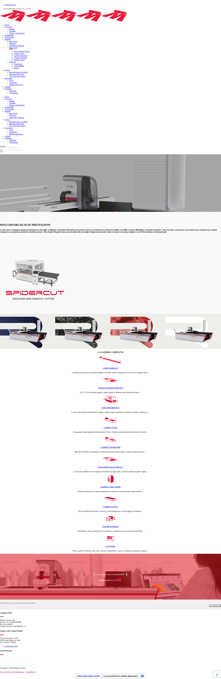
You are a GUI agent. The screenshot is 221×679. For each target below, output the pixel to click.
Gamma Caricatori (110, 487)
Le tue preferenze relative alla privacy (121, 676)
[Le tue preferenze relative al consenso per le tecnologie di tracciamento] (217, 675)
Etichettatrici (110, 527)
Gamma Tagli (110, 428)
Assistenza (10, 5)
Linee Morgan (110, 368)
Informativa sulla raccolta (88, 676)
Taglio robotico (110, 408)
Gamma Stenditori (110, 447)
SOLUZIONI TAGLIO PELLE (110, 467)
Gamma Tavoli (110, 507)
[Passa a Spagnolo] (13, 93)
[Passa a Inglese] (12, 91)
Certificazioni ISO (11, 646)
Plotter (110, 546)
